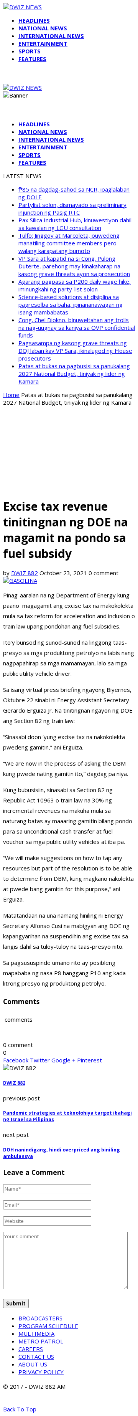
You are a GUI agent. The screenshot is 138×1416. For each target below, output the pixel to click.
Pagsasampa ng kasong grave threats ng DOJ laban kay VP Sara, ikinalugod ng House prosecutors (75, 350)
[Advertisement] (69, 451)
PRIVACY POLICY (41, 1372)
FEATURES (32, 59)
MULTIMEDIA (36, 1333)
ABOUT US (32, 1364)
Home (11, 395)
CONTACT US (36, 1356)
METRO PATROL (40, 1341)
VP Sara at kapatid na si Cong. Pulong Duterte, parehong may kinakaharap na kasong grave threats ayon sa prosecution (74, 266)
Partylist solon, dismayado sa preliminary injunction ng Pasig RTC (72, 208)
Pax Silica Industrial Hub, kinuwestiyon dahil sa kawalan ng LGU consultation (74, 224)
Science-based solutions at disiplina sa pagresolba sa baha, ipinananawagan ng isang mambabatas (70, 304)
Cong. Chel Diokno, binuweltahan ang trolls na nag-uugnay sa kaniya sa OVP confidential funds (76, 327)
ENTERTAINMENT (42, 43)
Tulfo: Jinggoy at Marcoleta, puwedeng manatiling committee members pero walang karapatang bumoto (69, 243)
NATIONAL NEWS (42, 28)
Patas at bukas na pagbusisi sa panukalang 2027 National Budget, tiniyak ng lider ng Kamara (74, 373)
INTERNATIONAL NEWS (51, 36)
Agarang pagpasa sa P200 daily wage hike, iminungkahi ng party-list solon (74, 285)
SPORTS (29, 51)
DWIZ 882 (24, 573)
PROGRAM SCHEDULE (48, 1326)
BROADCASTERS (40, 1318)
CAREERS (30, 1349)
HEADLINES (34, 20)
